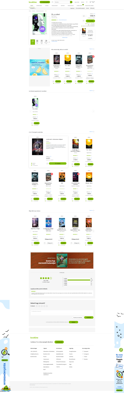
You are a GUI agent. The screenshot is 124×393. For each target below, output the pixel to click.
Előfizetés (92, 8)
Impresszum (46, 359)
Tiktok (85, 356)
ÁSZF (44, 369)
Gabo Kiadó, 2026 (54, 17)
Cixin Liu (56, 68)
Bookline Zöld (46, 354)
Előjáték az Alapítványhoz (88, 229)
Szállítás (71, 356)
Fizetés (70, 354)
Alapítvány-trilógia (35, 228)
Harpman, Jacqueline (75, 186)
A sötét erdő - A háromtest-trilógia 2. (56, 66)
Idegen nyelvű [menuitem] (70, 5)
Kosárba (91, 21)
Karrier (45, 356)
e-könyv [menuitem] (46, 5)
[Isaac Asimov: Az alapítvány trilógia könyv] (49, 222)
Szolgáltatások (72, 351)
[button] (49, 42)
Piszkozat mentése (77, 317)
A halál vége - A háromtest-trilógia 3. (75, 150)
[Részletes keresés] (52, 2)
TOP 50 (58, 367)
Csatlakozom (59, 342)
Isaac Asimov (35, 111)
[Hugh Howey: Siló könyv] (62, 177)
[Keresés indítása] (71, 2)
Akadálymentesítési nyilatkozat (47, 373)
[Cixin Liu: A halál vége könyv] (75, 143)
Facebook (86, 351)
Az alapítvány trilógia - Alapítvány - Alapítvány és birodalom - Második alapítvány (48, 229)
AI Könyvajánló (45, 2)
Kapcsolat (71, 361)
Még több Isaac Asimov (34, 211)
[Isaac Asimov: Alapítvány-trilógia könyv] (35, 222)
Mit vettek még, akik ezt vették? (59, 49)
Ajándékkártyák (59, 354)
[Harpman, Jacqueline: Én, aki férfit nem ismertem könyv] (75, 177)
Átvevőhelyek (72, 359)
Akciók (87, 8)
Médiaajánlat (46, 361)
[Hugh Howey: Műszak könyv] (89, 177)
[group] (32, 42)
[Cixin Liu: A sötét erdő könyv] (57, 59)
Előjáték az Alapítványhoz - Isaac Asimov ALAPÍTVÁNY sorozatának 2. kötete (75, 229)
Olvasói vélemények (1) (63, 19)
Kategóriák (32, 8)
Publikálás (88, 317)
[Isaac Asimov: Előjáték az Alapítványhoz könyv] (75, 222)
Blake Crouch (89, 68)
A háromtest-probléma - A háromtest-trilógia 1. (79, 66)
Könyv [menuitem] (31, 5)
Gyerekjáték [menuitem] (80, 5)
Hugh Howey (67, 68)
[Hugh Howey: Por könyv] (68, 59)
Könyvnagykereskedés (48, 364)
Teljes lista (91, 48)
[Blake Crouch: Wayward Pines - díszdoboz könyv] (90, 59)
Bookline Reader (60, 356)
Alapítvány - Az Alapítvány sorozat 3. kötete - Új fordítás (62, 229)
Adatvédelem (46, 367)
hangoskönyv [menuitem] (55, 5)
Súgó (70, 364)
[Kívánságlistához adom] (83, 21)
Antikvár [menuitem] (63, 5)
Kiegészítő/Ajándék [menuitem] (89, 5)
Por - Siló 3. (67, 65)
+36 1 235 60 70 (33, 351)
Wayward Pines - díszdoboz (90, 66)
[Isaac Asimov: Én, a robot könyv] (39, 23)
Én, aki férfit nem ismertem (75, 183)
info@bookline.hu (34, 354)
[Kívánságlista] (87, 2)
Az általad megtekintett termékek (37, 91)
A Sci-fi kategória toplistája (36, 132)
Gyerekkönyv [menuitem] (39, 5)
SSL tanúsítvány (32, 384)
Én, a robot (35, 108)
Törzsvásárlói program (80, 8)
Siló (62, 183)
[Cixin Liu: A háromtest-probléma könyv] (79, 59)
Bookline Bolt (33, 356)
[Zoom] (46, 33)
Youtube (86, 359)
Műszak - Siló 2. (89, 183)
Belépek (82, 2)
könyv (56, 53)
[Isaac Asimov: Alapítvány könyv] (62, 222)
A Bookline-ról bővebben (48, 351)
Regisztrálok (77, 2)
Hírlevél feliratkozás (60, 361)
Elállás (70, 367)
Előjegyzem (50, 243)
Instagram (86, 354)
